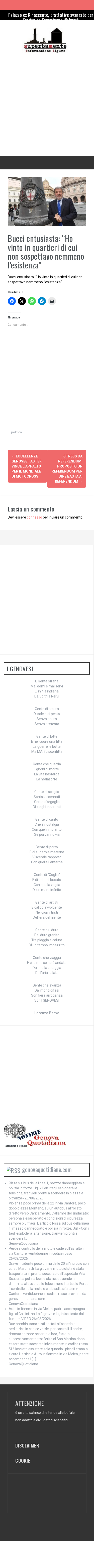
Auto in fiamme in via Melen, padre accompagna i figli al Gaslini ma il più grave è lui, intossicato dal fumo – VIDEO (47, 1314)
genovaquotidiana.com (47, 1169)
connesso (34, 517)
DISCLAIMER (27, 1445)
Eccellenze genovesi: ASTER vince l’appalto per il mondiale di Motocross (27, 466)
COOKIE (22, 1460)
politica (16, 432)
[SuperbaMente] (47, 40)
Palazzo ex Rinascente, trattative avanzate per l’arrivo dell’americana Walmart (50, 17)
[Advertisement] (47, 100)
